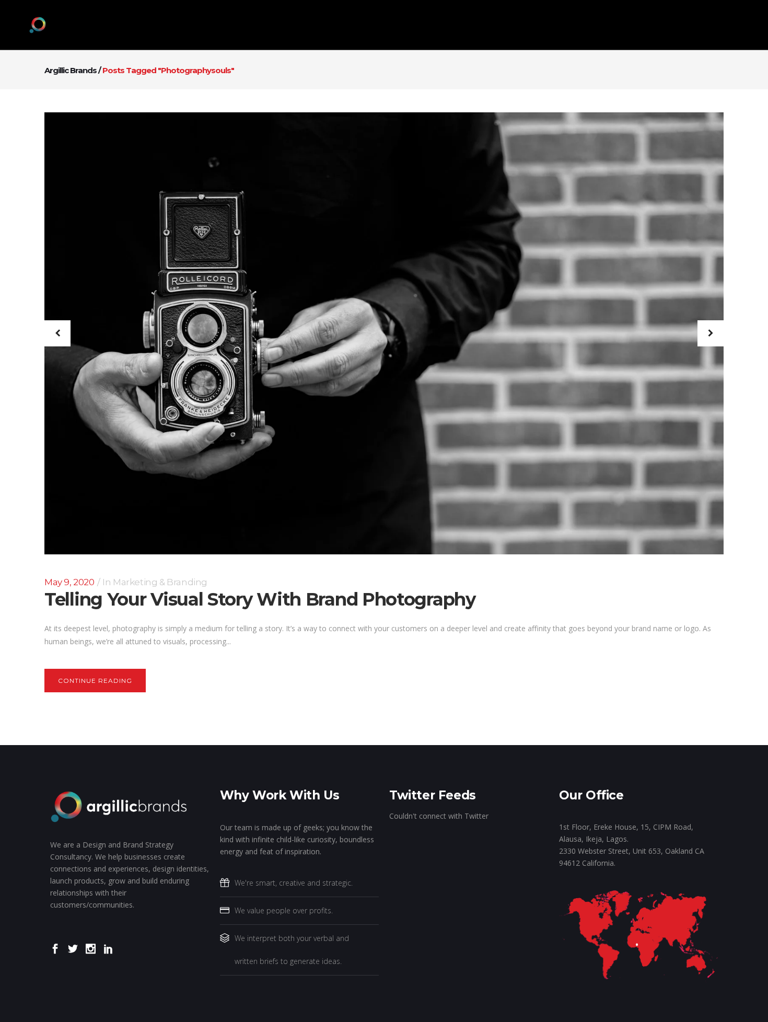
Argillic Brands (70, 70)
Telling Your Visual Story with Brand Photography (259, 599)
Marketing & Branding (160, 582)
